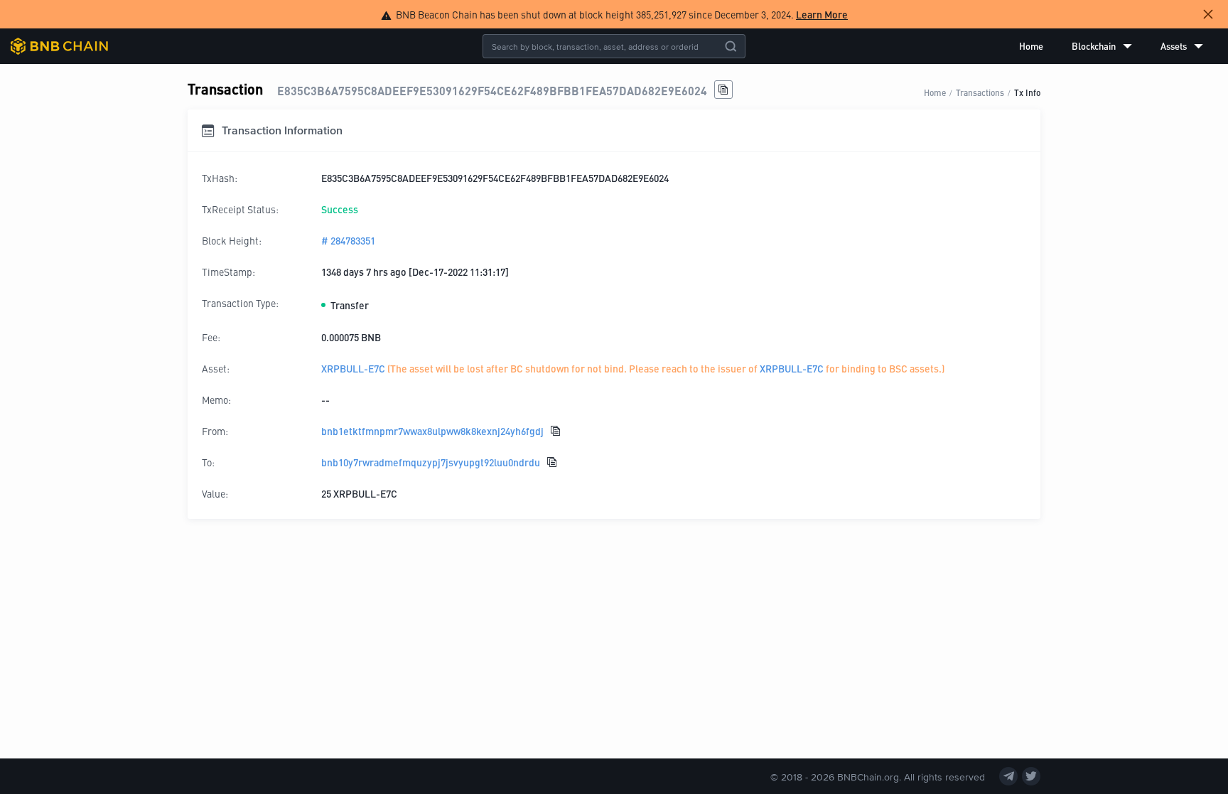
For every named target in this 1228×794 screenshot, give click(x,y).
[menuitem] (1031, 46)
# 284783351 (348, 240)
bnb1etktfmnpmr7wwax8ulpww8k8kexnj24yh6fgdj (432, 430)
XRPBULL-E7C (353, 368)
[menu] (1111, 46)
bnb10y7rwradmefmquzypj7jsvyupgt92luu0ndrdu (430, 462)
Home (1031, 46)
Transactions (980, 92)
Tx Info (1027, 92)
